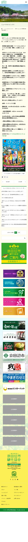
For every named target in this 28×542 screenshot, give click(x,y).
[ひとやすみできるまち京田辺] (4, 2)
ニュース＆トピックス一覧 (19, 188)
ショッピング (4, 492)
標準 (16, 232)
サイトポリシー (17, 495)
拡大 (19, 232)
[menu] (26, 2)
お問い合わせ (17, 498)
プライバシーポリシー (19, 492)
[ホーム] (1, 28)
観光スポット (4, 486)
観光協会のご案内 (18, 486)
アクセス (3, 501)
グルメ (2, 489)
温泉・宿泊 (3, 495)
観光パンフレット (5, 504)
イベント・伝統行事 (5, 498)
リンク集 (16, 489)
